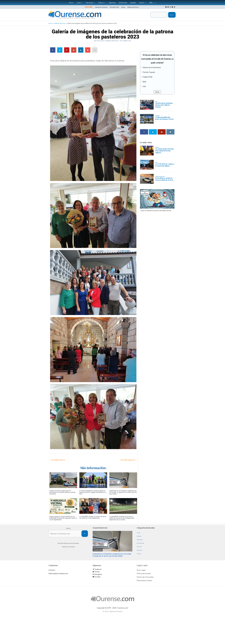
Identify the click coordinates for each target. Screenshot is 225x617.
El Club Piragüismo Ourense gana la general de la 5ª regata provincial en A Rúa (92, 492)
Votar (157, 92)
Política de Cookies (144, 573)
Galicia (139, 536)
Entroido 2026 (114, 7)
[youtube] (172, 7)
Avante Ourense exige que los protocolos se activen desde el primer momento (62, 492)
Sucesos (139, 550)
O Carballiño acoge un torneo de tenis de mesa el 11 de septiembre (92, 517)
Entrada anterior (57, 460)
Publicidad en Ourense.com (58, 573)
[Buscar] (84, 533)
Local (138, 533)
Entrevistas (140, 543)
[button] (82, 2)
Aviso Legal (141, 570)
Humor (139, 554)
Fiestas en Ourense (101, 7)
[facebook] (166, 7)
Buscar (172, 15)
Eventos (139, 547)
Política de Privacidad (145, 577)
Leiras (123, 7)
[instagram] (170, 7)
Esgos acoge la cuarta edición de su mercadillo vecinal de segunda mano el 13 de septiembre (63, 518)
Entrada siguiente (129, 460)
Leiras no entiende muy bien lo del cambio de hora (156, 210)
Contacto (52, 570)
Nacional (139, 540)
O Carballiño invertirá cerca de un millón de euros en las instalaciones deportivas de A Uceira (121, 518)
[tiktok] (175, 7)
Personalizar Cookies (144, 580)
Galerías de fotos (133, 7)
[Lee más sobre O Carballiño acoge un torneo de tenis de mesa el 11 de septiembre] (93, 505)
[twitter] (168, 7)
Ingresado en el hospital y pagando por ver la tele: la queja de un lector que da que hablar (123, 492)
